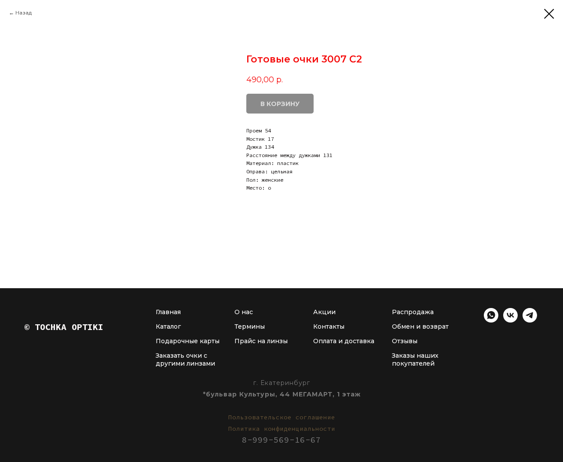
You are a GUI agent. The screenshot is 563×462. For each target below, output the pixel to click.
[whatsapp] (491, 320)
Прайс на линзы (261, 341)
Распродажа (413, 312)
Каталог (168, 326)
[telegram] (530, 320)
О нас (243, 312)
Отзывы (404, 341)
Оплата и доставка (343, 341)
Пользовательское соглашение (281, 417)
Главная (168, 312)
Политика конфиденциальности (281, 429)
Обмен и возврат (420, 326)
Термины (249, 326)
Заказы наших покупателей (415, 359)
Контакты (328, 326)
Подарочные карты (187, 341)
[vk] (510, 320)
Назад (23, 12)
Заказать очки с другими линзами (185, 359)
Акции (324, 312)
